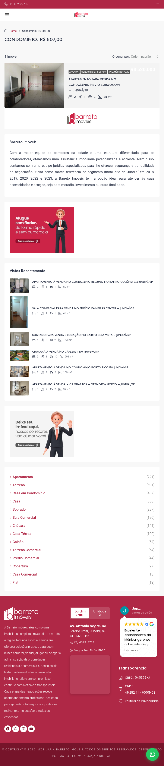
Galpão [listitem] (18, 542)
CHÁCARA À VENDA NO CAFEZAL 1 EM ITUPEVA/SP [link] (66, 352)
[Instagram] (23, 728)
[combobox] (144, 56)
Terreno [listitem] (19, 485)
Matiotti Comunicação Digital (85, 756)
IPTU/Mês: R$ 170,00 (119, 72)
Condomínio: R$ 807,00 (93, 72)
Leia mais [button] (131, 650)
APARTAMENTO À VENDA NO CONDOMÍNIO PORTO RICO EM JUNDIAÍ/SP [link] (80, 367)
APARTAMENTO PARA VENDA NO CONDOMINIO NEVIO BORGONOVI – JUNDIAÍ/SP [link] (94, 84)
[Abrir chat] (152, 754)
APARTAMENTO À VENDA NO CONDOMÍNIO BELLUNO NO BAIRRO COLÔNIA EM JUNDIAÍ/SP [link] (92, 282)
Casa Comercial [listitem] (25, 574)
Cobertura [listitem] (20, 566)
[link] (34, 85)
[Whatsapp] (15, 728)
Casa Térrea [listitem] (22, 534)
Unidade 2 (99, 613)
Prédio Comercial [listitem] (26, 558)
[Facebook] (7, 728)
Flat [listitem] (15, 582)
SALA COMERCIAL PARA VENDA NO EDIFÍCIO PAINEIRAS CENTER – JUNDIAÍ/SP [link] (83, 308)
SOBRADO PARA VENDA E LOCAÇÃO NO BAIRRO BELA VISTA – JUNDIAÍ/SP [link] (81, 335)
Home (13, 30)
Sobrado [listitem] (19, 509)
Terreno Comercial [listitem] (27, 550)
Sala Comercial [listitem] (24, 518)
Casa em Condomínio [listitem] (29, 493)
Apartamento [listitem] (23, 477)
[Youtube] (31, 728)
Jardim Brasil (80, 613)
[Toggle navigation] (158, 4)
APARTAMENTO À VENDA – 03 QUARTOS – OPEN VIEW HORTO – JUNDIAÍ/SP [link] (83, 384)
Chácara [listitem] (19, 526)
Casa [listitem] (16, 501)
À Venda (74, 72)
